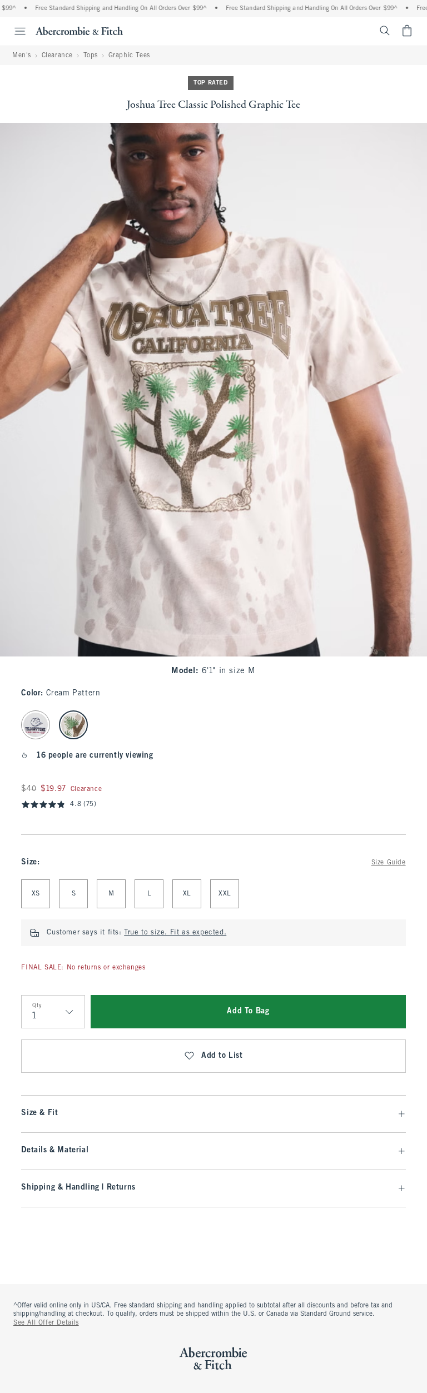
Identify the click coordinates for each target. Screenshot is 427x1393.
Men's (21, 55)
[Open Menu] (14, 31)
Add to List (222, 1055)
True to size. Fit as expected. (175, 932)
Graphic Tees (129, 55)
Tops (90, 55)
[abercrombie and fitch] (79, 30)
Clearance (57, 55)
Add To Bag (248, 1011)
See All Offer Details (46, 1323)
